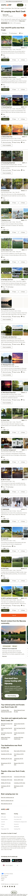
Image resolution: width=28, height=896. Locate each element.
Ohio (13, 8)
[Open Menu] (25, 5)
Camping (22, 8)
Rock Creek (17, 8)
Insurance (16, 824)
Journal (3, 821)
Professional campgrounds (20, 821)
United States (8, 8)
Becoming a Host (18, 817)
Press (2, 826)
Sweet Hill (14, 648)
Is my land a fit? (17, 819)
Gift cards (3, 817)
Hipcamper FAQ (5, 829)
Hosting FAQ (17, 829)
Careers (3, 824)
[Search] (24, 15)
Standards (16, 826)
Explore (2, 8)
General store (4, 819)
